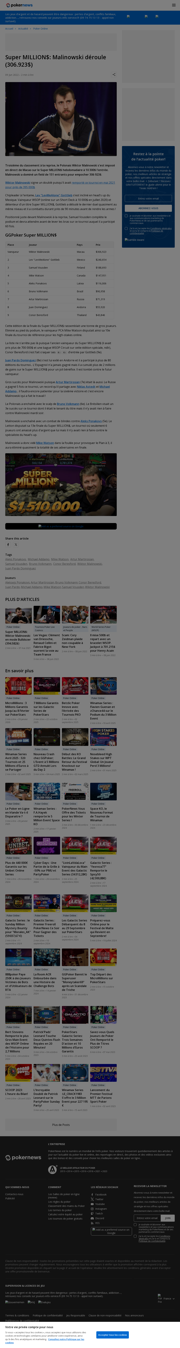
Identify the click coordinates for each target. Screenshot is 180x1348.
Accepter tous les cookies (112, 1334)
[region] (90, 1335)
